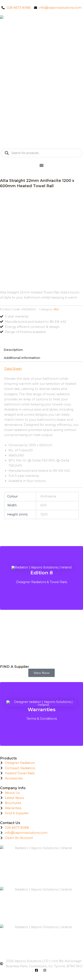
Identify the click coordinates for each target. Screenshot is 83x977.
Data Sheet (13, 369)
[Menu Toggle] (41, 165)
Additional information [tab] (22, 358)
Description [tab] (13, 350)
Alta (56, 309)
